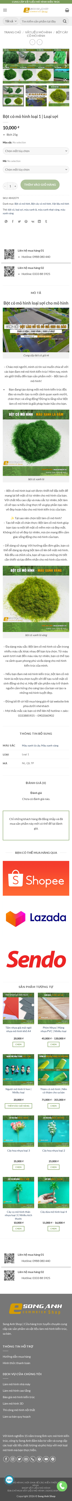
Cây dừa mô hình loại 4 (53, 1211)
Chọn (18, 1044)
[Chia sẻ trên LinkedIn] (39, 221)
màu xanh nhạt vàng (48, 209)
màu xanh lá (30, 209)
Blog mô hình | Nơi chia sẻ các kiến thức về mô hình (35, 1484)
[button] (5, 10)
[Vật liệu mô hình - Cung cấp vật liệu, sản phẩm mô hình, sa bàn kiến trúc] (36, 10)
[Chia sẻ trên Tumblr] (46, 221)
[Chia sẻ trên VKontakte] (33, 221)
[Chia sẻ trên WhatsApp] (6, 221)
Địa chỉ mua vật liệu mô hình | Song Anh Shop (36, 1490)
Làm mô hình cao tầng (16, 1390)
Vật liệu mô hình (38, 32)
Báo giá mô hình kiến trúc (19, 1397)
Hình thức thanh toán (16, 1363)
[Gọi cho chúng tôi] (33, 1459)
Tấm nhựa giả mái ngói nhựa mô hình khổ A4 (19, 1029)
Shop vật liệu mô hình (36, 1487)
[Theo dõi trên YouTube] (46, 1459)
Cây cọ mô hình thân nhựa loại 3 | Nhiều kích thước (18, 1215)
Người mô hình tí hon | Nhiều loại (18, 1090)
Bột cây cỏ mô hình (41, 203)
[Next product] (32, 42)
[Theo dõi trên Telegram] (53, 1459)
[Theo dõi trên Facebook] (6, 1459)
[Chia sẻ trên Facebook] (13, 221)
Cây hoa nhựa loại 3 (18, 1150)
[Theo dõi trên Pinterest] (39, 1459)
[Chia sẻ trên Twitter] (19, 221)
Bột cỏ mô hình (22, 203)
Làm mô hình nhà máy (16, 1384)
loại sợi (19, 209)
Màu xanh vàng (49, 745)
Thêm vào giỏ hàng (40, 184)
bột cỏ (11, 209)
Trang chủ (12, 32)
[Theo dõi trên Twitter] (19, 1459)
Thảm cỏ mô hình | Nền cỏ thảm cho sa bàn (53, 1090)
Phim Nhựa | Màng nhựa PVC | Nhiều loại (53, 1029)
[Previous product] (39, 42)
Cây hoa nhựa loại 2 (53, 1150)
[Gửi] (64, 21)
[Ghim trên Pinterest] (26, 221)
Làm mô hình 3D (13, 1403)
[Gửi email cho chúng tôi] (26, 1459)
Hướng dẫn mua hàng (17, 1356)
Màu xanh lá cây (31, 745)
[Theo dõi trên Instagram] (13, 1459)
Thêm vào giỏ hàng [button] (19, 1106)
